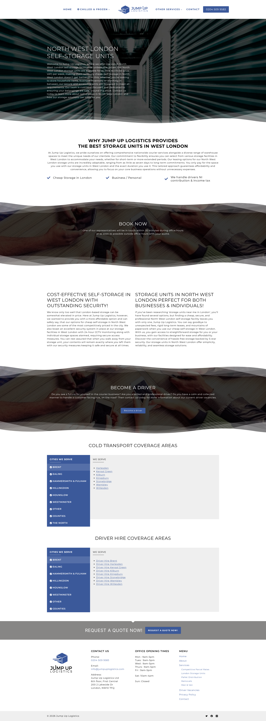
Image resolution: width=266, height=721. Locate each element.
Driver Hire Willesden (109, 584)
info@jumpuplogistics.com (107, 669)
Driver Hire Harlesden (109, 564)
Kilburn (100, 474)
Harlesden (102, 468)
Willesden (102, 488)
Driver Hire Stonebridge (111, 577)
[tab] (68, 467)
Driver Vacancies (189, 690)
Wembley (102, 484)
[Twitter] (206, 716)
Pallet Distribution (191, 677)
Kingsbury (102, 478)
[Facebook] (211, 716)
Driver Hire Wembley (109, 580)
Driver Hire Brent (106, 560)
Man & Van (187, 685)
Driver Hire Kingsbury (109, 574)
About (183, 660)
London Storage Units (193, 673)
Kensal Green (104, 471)
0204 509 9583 (216, 9)
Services (184, 665)
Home (67, 9)
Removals (186, 681)
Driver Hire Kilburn (107, 570)
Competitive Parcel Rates (195, 669)
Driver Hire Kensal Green (111, 567)
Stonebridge (104, 481)
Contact (193, 9)
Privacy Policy (187, 694)
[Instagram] (217, 716)
